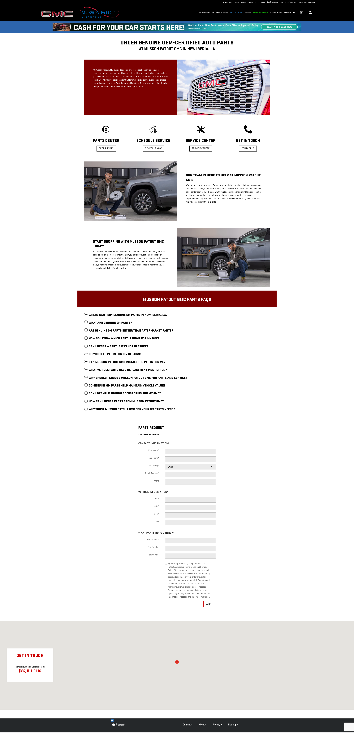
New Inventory (203, 12)
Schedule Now (153, 148)
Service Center (201, 148)
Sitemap (232, 724)
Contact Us (247, 148)
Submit (210, 603)
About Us (287, 12)
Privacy (216, 724)
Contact (187, 724)
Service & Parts (276, 12)
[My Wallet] (302, 13)
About (202, 724)
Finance (248, 12)
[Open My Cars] (309, 13)
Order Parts (106, 148)
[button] (177, 315)
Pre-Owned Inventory (220, 12)
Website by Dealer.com (118, 724)
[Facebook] (112, 720)
